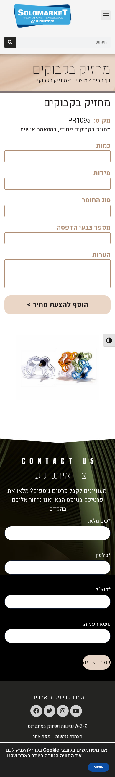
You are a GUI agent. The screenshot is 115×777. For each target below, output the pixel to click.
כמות (103, 146)
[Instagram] (63, 711)
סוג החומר (96, 201)
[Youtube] (76, 711)
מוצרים (79, 80)
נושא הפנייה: (97, 624)
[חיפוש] (10, 42)
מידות (102, 174)
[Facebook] (36, 711)
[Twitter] (49, 711)
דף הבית (102, 80)
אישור (99, 767)
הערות (101, 255)
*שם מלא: (99, 521)
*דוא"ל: (102, 589)
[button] (106, 15)
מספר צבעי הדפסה (84, 228)
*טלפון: (102, 555)
